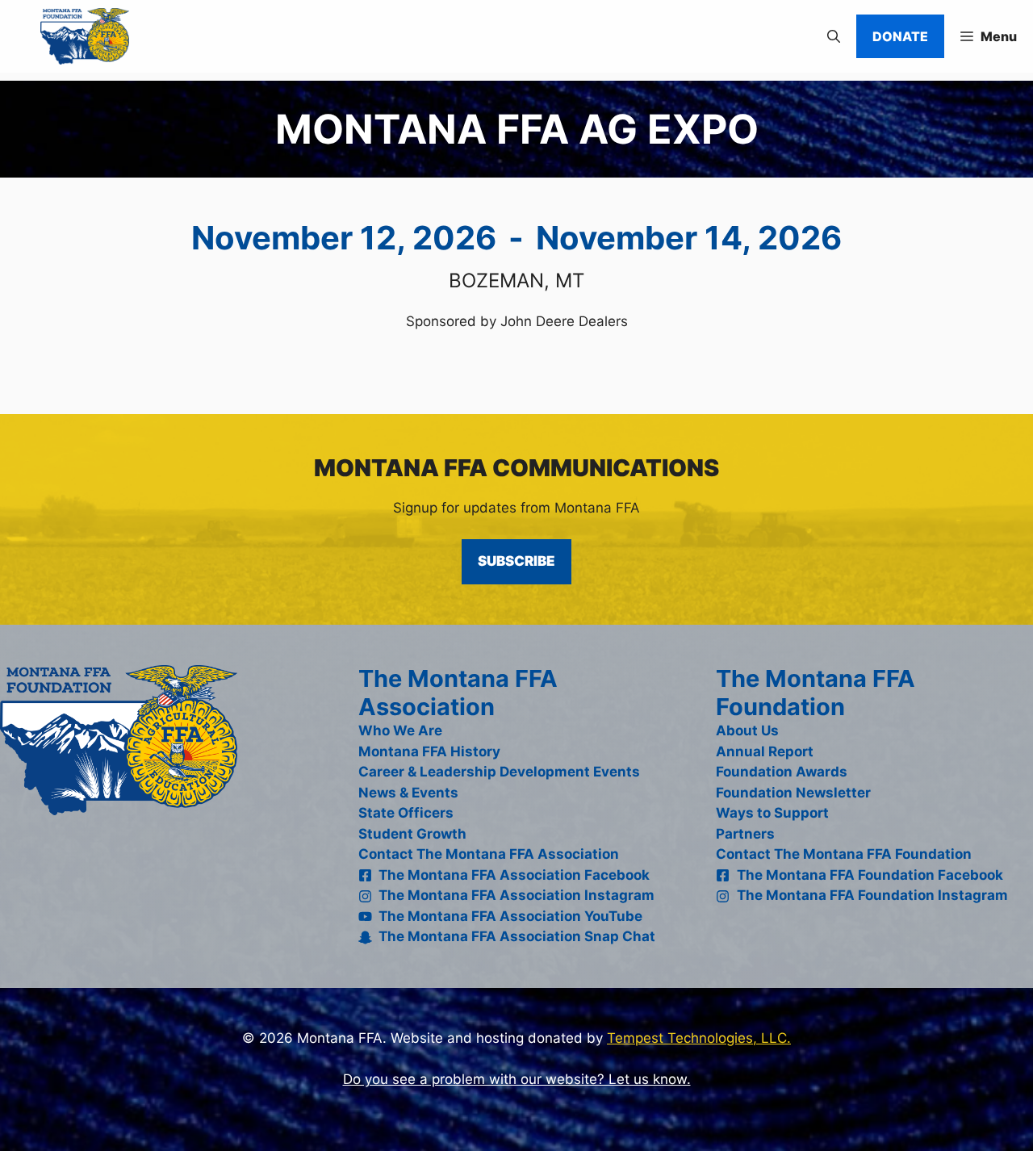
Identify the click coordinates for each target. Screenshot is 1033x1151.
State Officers (406, 813)
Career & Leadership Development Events (499, 772)
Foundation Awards (781, 772)
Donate (900, 36)
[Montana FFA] (68, 36)
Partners (745, 834)
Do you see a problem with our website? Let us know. (517, 1079)
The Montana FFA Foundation (815, 692)
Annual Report (764, 751)
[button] (833, 36)
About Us (747, 730)
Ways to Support (772, 813)
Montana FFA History (429, 751)
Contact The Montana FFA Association (488, 854)
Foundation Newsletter (793, 793)
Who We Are (400, 730)
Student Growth (412, 834)
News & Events (408, 793)
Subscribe (516, 561)
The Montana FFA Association (458, 692)
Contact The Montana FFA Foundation (844, 854)
